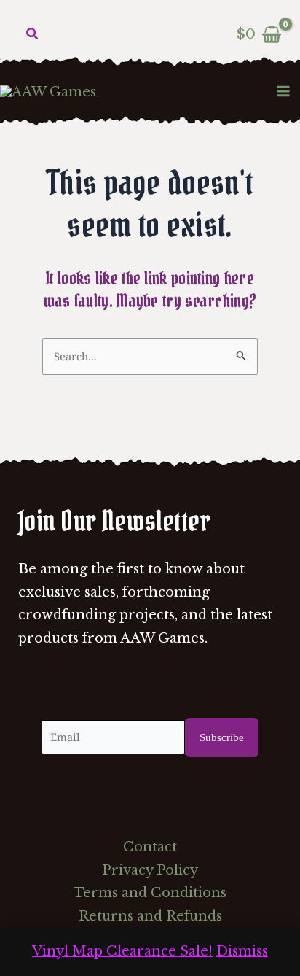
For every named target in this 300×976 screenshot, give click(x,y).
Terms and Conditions (150, 893)
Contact (150, 847)
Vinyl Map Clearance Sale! (122, 951)
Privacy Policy (150, 870)
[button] (32, 34)
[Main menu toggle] (283, 90)
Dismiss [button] (242, 951)
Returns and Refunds (150, 916)
